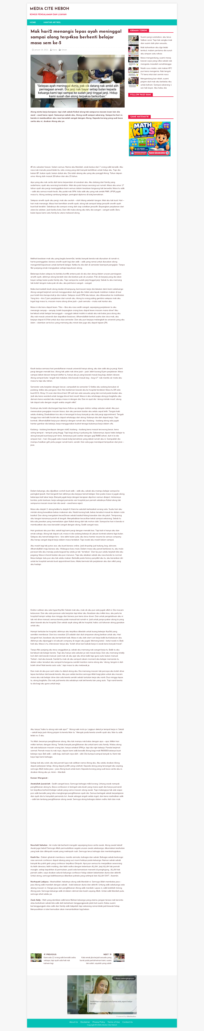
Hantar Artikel (52, 22)
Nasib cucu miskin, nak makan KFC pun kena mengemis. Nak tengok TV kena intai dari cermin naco (156, 71)
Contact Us (127, 1022)
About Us (73, 1022)
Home (33, 22)
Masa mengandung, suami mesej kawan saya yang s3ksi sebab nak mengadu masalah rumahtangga (156, 61)
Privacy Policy (99, 1022)
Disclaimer (85, 1022)
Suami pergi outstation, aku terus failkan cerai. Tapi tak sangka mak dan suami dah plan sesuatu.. (156, 40)
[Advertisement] (78, 145)
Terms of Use (114, 1022)
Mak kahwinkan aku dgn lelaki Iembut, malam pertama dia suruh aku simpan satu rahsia (156, 50)
